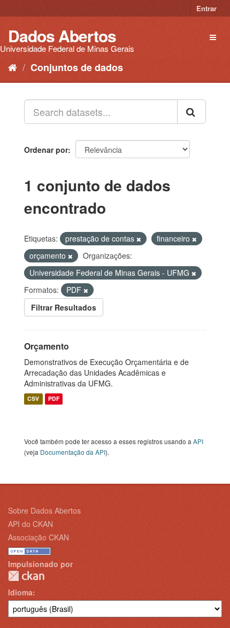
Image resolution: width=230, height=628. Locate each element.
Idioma (20, 592)
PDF (53, 399)
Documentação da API (72, 451)
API (198, 441)
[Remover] (138, 239)
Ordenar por (46, 149)
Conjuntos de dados (76, 67)
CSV (33, 399)
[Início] (12, 67)
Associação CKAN (38, 537)
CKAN (26, 576)
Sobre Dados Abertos (44, 510)
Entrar (206, 8)
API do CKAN (30, 523)
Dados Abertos (62, 35)
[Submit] (191, 111)
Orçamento (46, 346)
